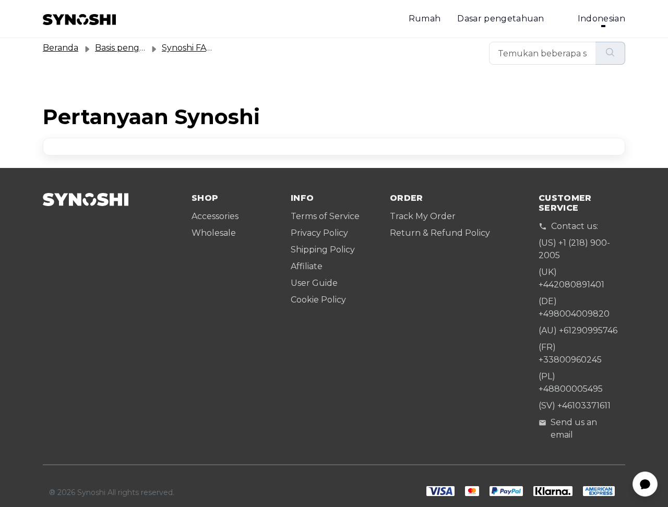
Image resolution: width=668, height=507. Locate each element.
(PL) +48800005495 (571, 382)
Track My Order (423, 216)
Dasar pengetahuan (500, 18)
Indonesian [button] (601, 18)
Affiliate (307, 266)
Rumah (425, 18)
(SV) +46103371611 (575, 406)
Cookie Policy (318, 300)
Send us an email (574, 428)
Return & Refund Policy (440, 233)
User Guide (314, 283)
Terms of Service (325, 216)
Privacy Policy (319, 233)
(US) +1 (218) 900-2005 (574, 249)
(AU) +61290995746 (578, 330)
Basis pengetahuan (135, 48)
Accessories (215, 216)
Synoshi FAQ (187, 48)
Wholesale (214, 233)
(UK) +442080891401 (571, 278)
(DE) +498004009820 (574, 307)
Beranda (60, 48)
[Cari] (610, 53)
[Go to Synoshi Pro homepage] (79, 18)
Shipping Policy (323, 250)
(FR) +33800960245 (570, 353)
